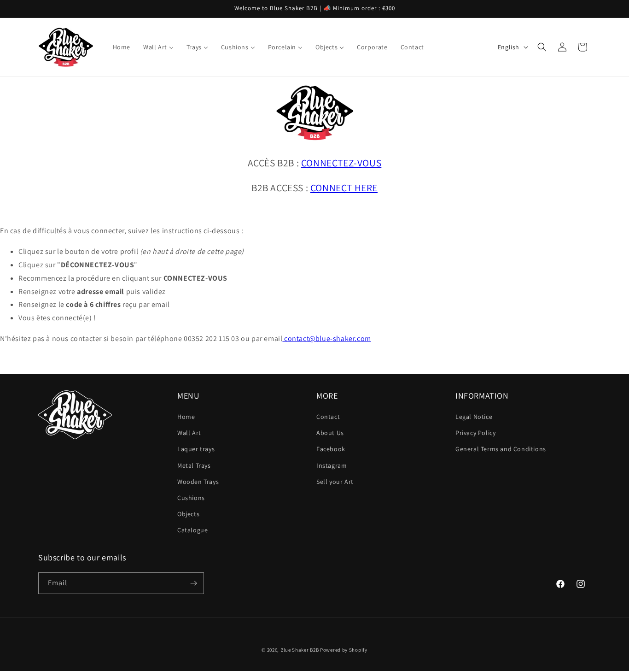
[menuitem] (121, 47)
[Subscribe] (193, 583)
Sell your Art (335, 481)
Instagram (331, 465)
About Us (330, 433)
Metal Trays (194, 465)
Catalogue (192, 530)
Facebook (330, 449)
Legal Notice (473, 416)
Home (186, 416)
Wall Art (189, 433)
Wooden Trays (198, 481)
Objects (188, 514)
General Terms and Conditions (500, 449)
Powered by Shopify (343, 650)
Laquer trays (196, 449)
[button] (542, 47)
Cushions (191, 498)
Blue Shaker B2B (299, 650)
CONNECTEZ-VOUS (341, 162)
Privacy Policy (475, 433)
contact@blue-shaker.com (326, 338)
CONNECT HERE (344, 187)
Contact (328, 416)
